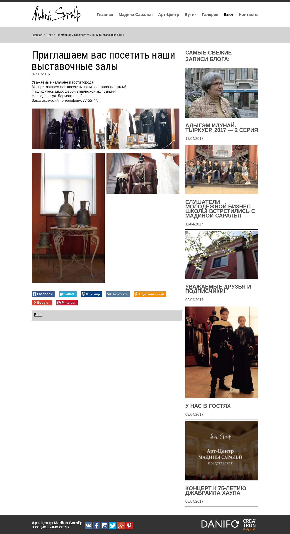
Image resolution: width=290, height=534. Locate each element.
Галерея (210, 14)
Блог (229, 14)
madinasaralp (56, 14)
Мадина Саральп (136, 14)
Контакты (248, 14)
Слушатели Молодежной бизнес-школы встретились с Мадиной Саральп (220, 209)
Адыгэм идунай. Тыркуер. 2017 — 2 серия (221, 127)
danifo (220, 524)
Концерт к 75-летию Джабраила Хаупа (215, 490)
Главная (105, 14)
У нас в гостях (208, 406)
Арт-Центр (168, 14)
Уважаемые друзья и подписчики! (218, 289)
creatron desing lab (250, 524)
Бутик (190, 14)
